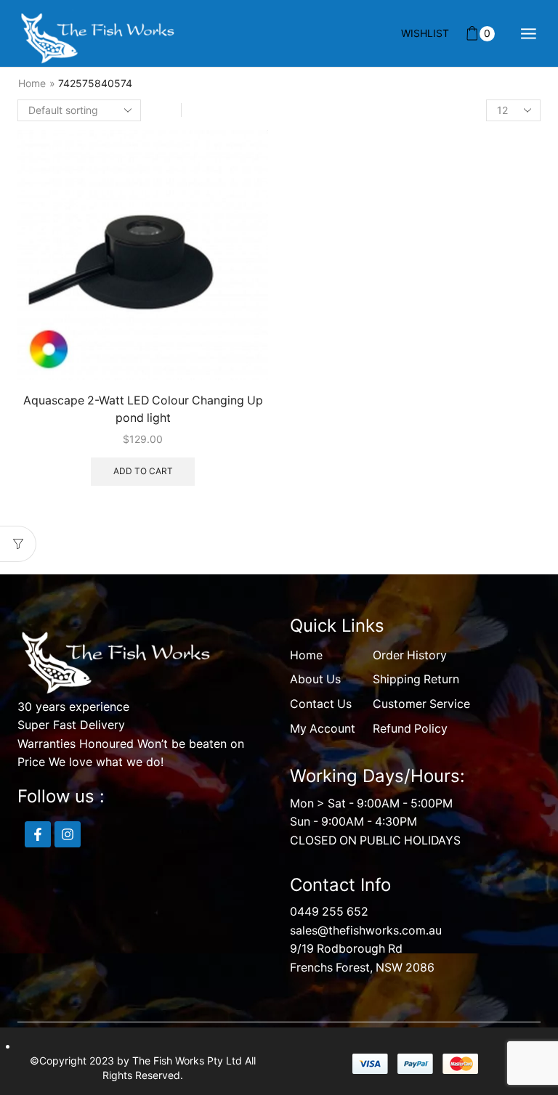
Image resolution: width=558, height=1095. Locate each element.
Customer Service (421, 704)
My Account (322, 729)
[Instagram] (67, 834)
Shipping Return (416, 679)
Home (32, 83)
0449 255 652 (329, 912)
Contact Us (321, 704)
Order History (410, 655)
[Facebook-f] (38, 834)
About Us (315, 679)
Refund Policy (410, 729)
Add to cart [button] (143, 470)
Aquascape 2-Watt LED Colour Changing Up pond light (143, 409)
